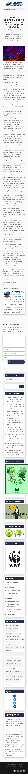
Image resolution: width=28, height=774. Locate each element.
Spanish (9, 379)
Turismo (15, 682)
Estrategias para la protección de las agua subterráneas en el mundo (15, 420)
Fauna (7, 657)
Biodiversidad (8, 32)
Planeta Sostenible (17, 291)
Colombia (21, 639)
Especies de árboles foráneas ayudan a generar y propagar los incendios (15, 436)
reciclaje (13, 676)
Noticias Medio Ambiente (14, 609)
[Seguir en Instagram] (21, 771)
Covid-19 (8, 644)
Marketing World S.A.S (16, 294)
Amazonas (8, 631)
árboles (7, 684)
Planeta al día (19, 38)
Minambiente (9, 666)
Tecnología (16, 679)
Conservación (9, 642)
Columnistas (10, 596)
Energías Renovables (11, 34)
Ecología (9, 598)
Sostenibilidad (9, 679)
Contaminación (16, 642)
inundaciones (9, 660)
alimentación (9, 628)
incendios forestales (14, 657)
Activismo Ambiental (18, 30)
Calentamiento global (11, 636)
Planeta (7, 676)
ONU (14, 668)
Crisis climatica (15, 644)
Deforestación (9, 647)
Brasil (20, 633)
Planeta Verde (14, 40)
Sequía (21, 676)
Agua (7, 625)
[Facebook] (6, 300)
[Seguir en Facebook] (14, 771)
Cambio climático (10, 639)
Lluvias (14, 660)
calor (18, 636)
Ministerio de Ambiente (18, 666)
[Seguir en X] (17, 771)
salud (17, 676)
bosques (15, 633)
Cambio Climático (18, 32)
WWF (20, 682)
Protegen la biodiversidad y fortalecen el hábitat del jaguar (15, 399)
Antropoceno (11, 585)
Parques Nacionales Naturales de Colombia (13, 672)
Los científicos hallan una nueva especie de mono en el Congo (15, 413)
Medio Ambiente (9, 663)
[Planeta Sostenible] (7, 295)
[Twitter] (8, 300)
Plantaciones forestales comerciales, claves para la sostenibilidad (15, 429)
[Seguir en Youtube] (24, 771)
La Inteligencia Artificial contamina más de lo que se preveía (15, 452)
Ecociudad (16, 647)
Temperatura (9, 682)
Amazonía (14, 631)
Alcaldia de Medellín (14, 625)
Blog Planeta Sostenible (14, 590)
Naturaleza (8, 668)
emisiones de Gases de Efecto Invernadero (12, 654)
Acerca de (6, 288)
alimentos (15, 628)
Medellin (20, 660)
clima (16, 639)
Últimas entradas (14, 288)
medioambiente (18, 663)
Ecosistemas (8, 650)
